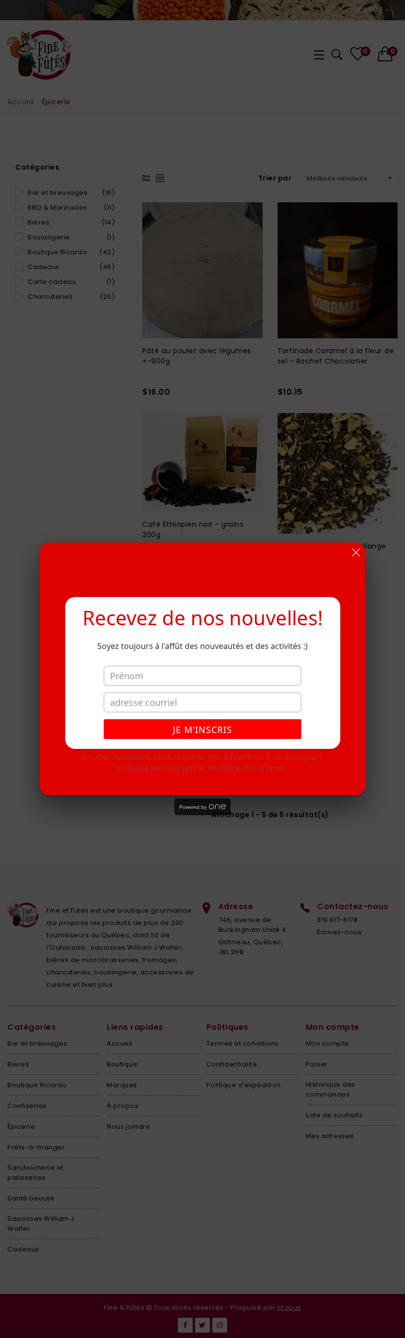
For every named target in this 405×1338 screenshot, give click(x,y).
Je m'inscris (202, 730)
